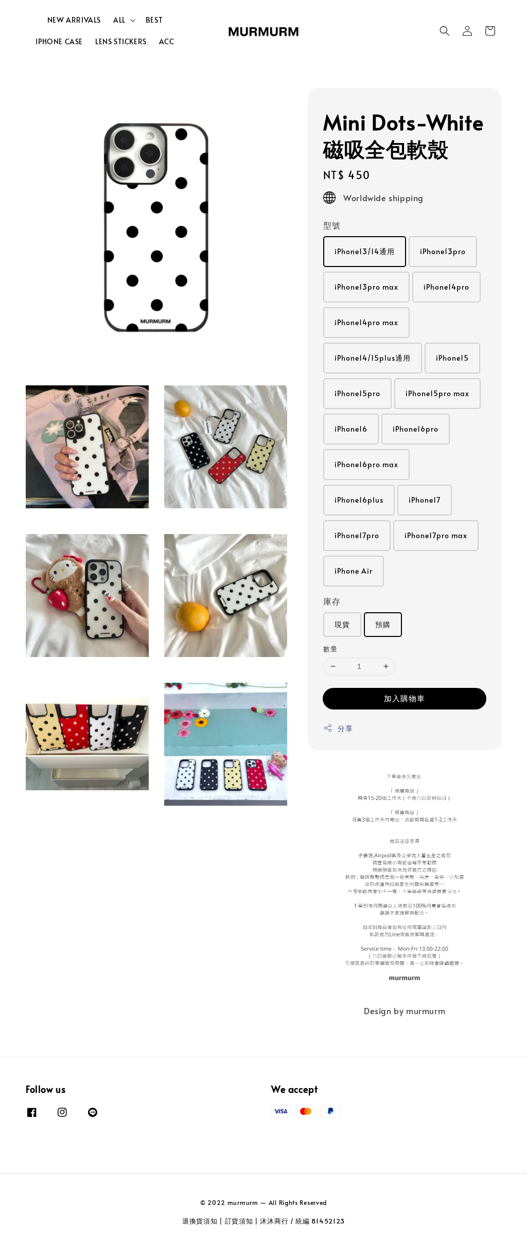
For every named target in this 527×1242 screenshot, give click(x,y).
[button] (444, 31)
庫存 (331, 601)
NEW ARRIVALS (74, 20)
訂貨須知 (239, 1221)
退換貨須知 (200, 1221)
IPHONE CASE (59, 41)
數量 (330, 648)
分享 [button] (345, 728)
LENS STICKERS (121, 41)
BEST (154, 20)
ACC (166, 41)
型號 (331, 224)
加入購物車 (404, 698)
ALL (119, 20)
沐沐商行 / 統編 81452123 (302, 1221)
